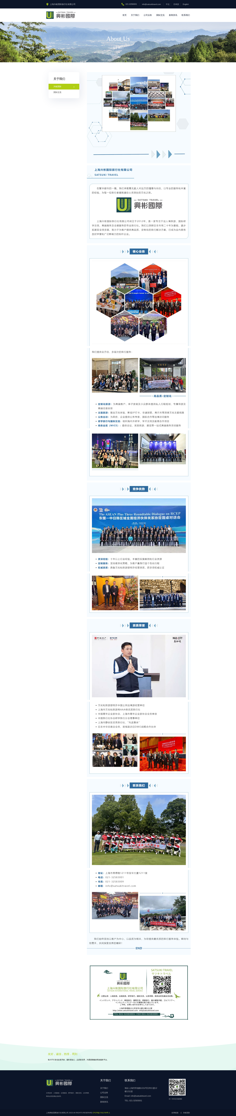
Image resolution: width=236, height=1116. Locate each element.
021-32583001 (131, 4)
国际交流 (160, 15)
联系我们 (186, 15)
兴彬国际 (57, 86)
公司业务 (148, 15)
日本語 (176, 4)
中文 (168, 4)
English (186, 4)
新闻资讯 (173, 15)
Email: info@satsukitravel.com (138, 1096)
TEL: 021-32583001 (133, 1101)
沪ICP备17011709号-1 (101, 1113)
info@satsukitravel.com (151, 4)
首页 (124, 15)
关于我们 (135, 15)
